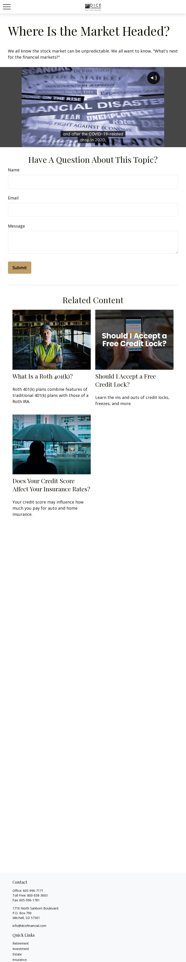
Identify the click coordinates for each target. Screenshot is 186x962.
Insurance (19, 959)
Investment (20, 949)
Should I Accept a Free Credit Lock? (125, 380)
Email (13, 198)
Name (14, 170)
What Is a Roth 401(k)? (42, 376)
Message (16, 226)
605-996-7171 (33, 890)
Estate (17, 954)
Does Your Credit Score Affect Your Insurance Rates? (51, 485)
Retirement (20, 943)
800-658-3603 (37, 895)
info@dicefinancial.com (29, 926)
